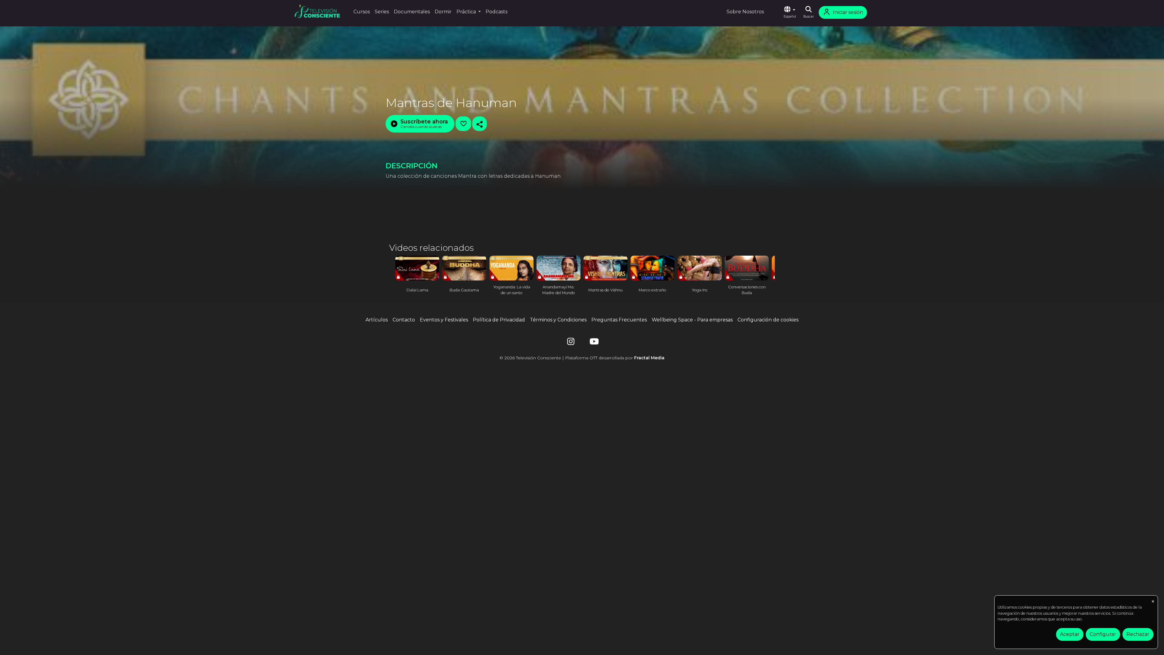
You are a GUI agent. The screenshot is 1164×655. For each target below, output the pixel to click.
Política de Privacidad (499, 320)
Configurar (1103, 634)
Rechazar (1137, 634)
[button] (789, 12)
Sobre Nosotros (745, 12)
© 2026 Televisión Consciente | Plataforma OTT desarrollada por (582, 358)
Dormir (443, 12)
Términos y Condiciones (558, 320)
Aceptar (1069, 634)
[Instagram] (571, 343)
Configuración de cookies (768, 320)
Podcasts (496, 12)
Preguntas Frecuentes (619, 320)
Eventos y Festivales (444, 320)
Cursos (361, 12)
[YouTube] (593, 343)
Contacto (404, 320)
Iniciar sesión (848, 12)
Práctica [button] (467, 12)
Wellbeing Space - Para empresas (692, 320)
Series (382, 12)
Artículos (377, 320)
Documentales (412, 12)
